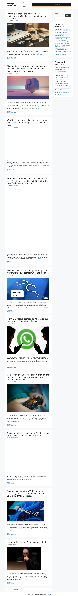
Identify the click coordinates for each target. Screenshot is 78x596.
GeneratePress (48, 594)
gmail (9, 482)
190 (12, 589)
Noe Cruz (57, 88)
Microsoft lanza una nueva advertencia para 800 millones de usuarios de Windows (62, 83)
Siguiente (16, 589)
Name (9, 111)
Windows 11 (10, 533)
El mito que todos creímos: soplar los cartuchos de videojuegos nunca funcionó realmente (26, 16)
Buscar (56, 13)
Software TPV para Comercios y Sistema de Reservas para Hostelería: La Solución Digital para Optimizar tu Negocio (28, 180)
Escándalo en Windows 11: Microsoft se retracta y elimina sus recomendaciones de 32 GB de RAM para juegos (27, 493)
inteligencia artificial (12, 169)
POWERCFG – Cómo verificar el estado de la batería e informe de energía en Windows (62, 77)
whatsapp (10, 366)
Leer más (39, 54)
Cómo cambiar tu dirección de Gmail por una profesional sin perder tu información (28, 434)
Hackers (10, 582)
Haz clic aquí (57, 3)
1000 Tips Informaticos (11, 4)
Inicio (24, 2)
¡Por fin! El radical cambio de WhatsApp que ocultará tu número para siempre (27, 320)
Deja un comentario (12, 58)
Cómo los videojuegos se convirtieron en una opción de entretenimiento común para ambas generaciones (28, 377)
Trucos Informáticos (12, 57)
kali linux (10, 310)
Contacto (24, 6)
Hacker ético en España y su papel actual (26, 542)
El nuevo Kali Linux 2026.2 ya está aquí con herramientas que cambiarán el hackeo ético (28, 271)
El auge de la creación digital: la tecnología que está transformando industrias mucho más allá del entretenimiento (27, 68)
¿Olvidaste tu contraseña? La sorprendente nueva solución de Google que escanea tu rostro (27, 122)
